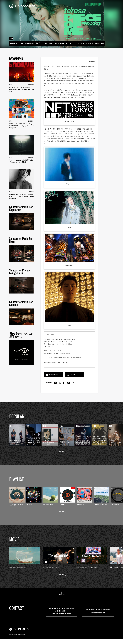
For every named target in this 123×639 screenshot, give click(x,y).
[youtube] (68, 384)
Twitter (59, 362)
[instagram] (73, 384)
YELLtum (75, 95)
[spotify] (55, 384)
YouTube (65, 362)
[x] (59, 384)
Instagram (53, 362)
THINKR (86, 92)
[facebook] (64, 384)
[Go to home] (22, 6)
